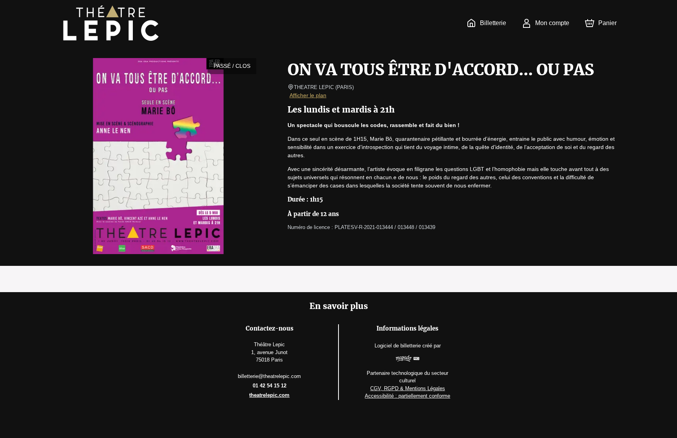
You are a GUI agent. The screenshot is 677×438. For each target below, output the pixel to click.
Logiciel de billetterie (398, 346)
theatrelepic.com (269, 395)
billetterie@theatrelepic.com (269, 376)
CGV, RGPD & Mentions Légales (407, 388)
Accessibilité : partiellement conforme (407, 396)
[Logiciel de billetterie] (407, 359)
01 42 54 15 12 (269, 386)
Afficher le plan (308, 95)
